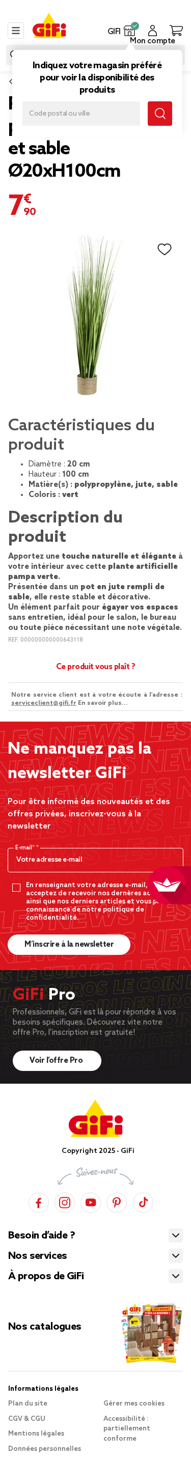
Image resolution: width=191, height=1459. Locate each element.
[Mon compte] (152, 30)
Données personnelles (44, 1449)
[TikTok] (143, 1201)
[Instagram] (64, 1201)
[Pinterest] (116, 1201)
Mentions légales (36, 1434)
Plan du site (27, 1404)
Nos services (37, 1256)
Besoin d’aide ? (41, 1236)
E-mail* (25, 847)
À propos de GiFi (46, 1277)
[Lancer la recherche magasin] (160, 113)
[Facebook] (39, 1201)
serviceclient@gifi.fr (43, 703)
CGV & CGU (26, 1419)
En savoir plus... (103, 703)
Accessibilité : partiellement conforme (126, 1429)
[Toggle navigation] (16, 30)
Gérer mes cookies (134, 1404)
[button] (129, 30)
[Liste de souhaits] (164, 249)
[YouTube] (90, 1201)
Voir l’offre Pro (57, 1060)
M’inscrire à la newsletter (69, 944)
